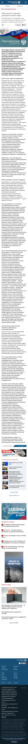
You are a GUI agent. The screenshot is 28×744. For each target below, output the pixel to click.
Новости (20, 6)
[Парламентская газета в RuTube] (27, 663)
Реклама (9, 682)
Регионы (15, 676)
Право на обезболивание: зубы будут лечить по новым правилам (13, 547)
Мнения (3, 676)
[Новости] (18, 25)
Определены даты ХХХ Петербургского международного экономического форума (13, 542)
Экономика (16, 666)
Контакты (4, 682)
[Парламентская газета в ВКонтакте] (21, 663)
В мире (15, 667)
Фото (3, 674)
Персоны (15, 674)
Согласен (14, 742)
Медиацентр (4, 677)
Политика (4, 666)
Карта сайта (23, 687)
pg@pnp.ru (4, 717)
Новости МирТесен (14, 495)
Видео (3, 672)
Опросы (15, 672)
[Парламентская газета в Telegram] (23, 663)
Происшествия (5, 669)
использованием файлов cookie (14, 739)
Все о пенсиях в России (9, 9)
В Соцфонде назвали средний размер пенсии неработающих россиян (13, 525)
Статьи (7, 6)
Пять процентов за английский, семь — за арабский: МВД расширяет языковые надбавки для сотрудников (13, 606)
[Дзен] (23, 25)
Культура (15, 669)
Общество (4, 667)
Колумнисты (4, 679)
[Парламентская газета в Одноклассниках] (25, 663)
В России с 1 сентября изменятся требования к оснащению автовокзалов (13, 530)
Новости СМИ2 (14, 492)
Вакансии (16, 682)
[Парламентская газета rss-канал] (19, 663)
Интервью (16, 677)
